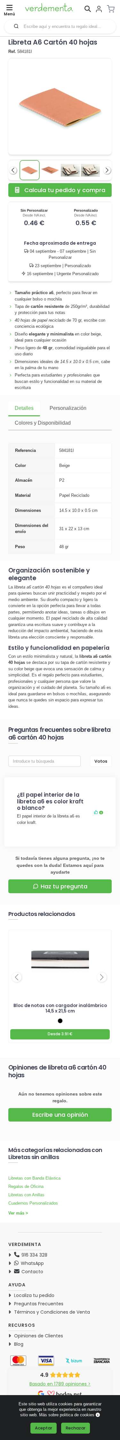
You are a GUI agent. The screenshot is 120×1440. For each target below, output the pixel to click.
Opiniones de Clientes (38, 1336)
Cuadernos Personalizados (33, 1203)
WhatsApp (32, 1263)
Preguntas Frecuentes (38, 1303)
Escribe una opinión (60, 1115)
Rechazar (75, 1428)
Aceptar (43, 1428)
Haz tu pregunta (64, 886)
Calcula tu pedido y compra (64, 190)
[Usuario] (99, 9)
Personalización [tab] (68, 408)
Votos (100, 761)
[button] (16, 26)
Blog (18, 1344)
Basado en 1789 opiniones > (60, 1384)
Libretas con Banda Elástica (34, 1178)
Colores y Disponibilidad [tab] (43, 423)
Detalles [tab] (24, 408)
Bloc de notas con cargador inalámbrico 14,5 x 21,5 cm (60, 1008)
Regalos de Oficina (26, 1186)
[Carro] (112, 9)
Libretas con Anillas (26, 1194)
